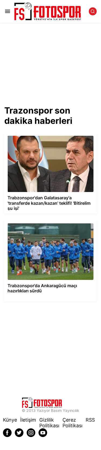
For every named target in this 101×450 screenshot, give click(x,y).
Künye (10, 420)
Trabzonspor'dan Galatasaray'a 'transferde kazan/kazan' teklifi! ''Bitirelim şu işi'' (41, 137)
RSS (90, 420)
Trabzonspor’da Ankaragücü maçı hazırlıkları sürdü (48, 222)
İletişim (28, 420)
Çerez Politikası (72, 422)
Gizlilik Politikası (49, 422)
